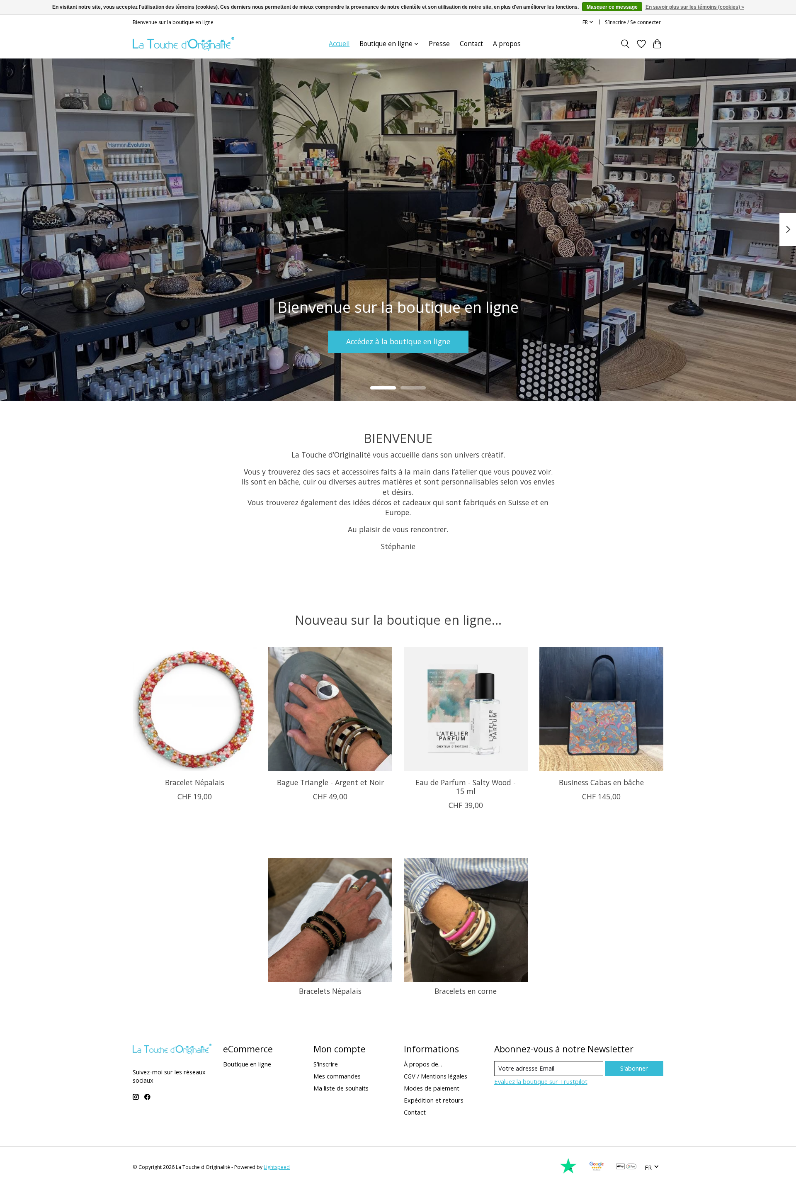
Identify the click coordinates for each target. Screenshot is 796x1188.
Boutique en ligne (247, 1064)
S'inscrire (325, 1064)
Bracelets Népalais (330, 991)
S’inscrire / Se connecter (633, 22)
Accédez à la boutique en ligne (398, 341)
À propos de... (423, 1064)
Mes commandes (337, 1076)
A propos (507, 43)
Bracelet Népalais (194, 782)
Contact (471, 43)
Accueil (339, 43)
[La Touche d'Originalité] (183, 43)
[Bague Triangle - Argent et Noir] (330, 709)
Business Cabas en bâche (601, 782)
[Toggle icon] (625, 44)
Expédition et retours (434, 1100)
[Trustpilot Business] (568, 1171)
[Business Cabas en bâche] (601, 709)
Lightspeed (277, 1167)
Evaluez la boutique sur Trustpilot (540, 1081)
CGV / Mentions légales (435, 1076)
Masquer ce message (612, 7)
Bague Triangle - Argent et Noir (330, 782)
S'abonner (634, 1068)
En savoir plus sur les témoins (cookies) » (695, 7)
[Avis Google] (596, 1171)
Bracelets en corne (465, 991)
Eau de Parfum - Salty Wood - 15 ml (465, 786)
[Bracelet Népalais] (195, 709)
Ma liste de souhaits (341, 1088)
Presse (439, 43)
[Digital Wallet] (626, 1167)
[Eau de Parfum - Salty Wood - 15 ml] (466, 709)
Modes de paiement (431, 1088)
